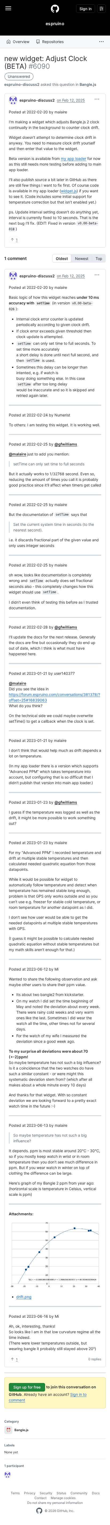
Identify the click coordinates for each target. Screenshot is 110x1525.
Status (61, 1493)
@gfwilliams (65, 444)
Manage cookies (63, 1498)
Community (79, 1493)
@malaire (17, 454)
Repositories (53, 41)
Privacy (30, 1493)
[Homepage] (55, 8)
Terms (15, 1493)
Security (46, 1493)
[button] (101, 42)
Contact (40, 1498)
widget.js (69, 191)
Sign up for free (27, 1387)
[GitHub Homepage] (39, 1510)
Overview (21, 41)
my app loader (73, 158)
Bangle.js (88, 84)
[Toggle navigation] (8, 8)
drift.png (24, 1296)
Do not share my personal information (55, 1503)
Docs (96, 1493)
